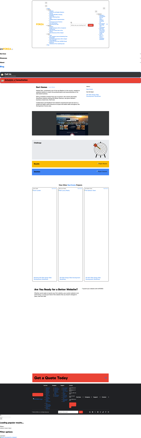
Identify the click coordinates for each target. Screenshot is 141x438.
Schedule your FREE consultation (37, 395)
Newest (6, 428)
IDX (87, 94)
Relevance (2, 428)
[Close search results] (1, 419)
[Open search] (71, 22)
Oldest (10, 428)
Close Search (2, 435)
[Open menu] (46, 3)
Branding (36, 277)
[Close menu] (46, 6)
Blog (2, 66)
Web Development (92, 95)
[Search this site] (81, 412)
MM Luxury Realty (62, 188)
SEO (89, 277)
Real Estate (89, 89)
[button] (107, 24)
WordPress (98, 96)
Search (90, 25)
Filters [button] (4, 426)
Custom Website (51, 87)
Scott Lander (35, 188)
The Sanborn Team (88, 188)
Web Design (92, 94)
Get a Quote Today (51, 377)
